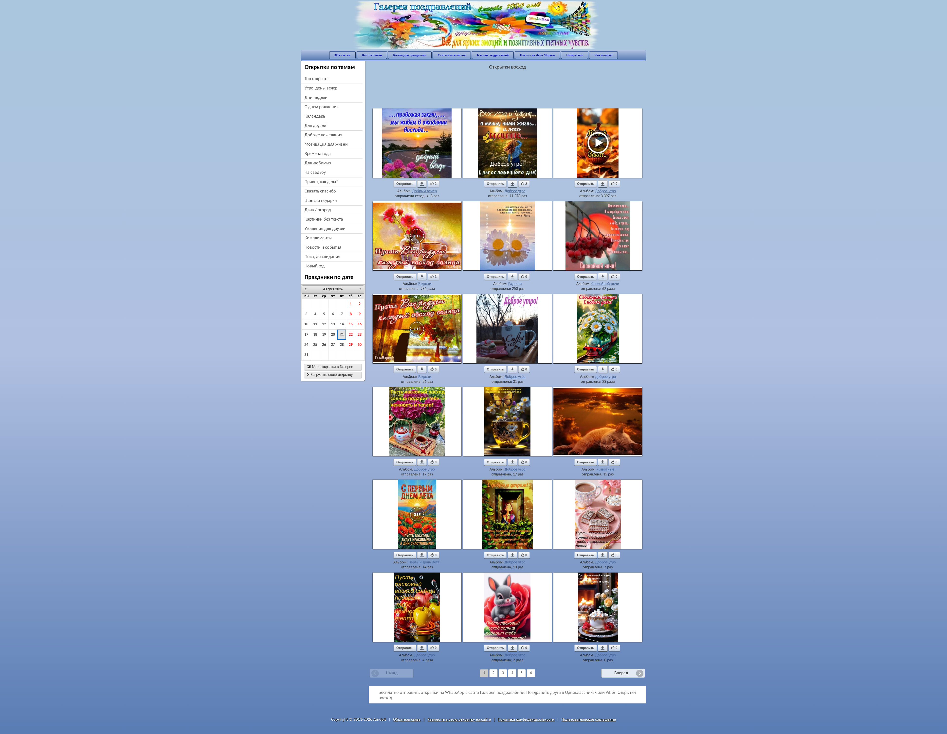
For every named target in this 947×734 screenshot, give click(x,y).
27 (333, 345)
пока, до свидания (322, 257)
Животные (605, 470)
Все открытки (372, 55)
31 (306, 355)
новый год (315, 266)
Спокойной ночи (605, 284)
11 (315, 324)
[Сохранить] (422, 183)
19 (324, 335)
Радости (424, 284)
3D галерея (342, 55)
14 (342, 324)
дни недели (316, 97)
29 (351, 345)
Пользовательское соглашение (588, 719)
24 (306, 345)
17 (306, 335)
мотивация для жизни (326, 144)
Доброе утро (515, 191)
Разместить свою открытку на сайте (459, 719)
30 (360, 345)
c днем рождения (322, 107)
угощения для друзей (325, 229)
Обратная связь (406, 719)
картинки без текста (324, 219)
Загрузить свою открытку (330, 375)
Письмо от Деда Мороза (537, 55)
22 (351, 335)
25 (315, 345)
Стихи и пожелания (452, 55)
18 (315, 335)
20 (333, 335)
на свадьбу (315, 172)
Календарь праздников (409, 55)
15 (351, 324)
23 (360, 335)
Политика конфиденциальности (526, 719)
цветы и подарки (321, 200)
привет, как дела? (321, 182)
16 (360, 324)
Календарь (315, 116)
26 (324, 345)
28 (342, 345)
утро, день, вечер (321, 88)
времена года (318, 154)
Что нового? (603, 55)
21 (342, 334)
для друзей (315, 125)
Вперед (621, 673)
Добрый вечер (424, 191)
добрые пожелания (323, 135)
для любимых (318, 163)
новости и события (323, 247)
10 (306, 324)
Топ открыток (317, 79)
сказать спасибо (320, 191)
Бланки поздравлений (493, 55)
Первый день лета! (424, 562)
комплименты (318, 238)
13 (333, 324)
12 (324, 324)
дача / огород (318, 210)
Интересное (574, 55)
